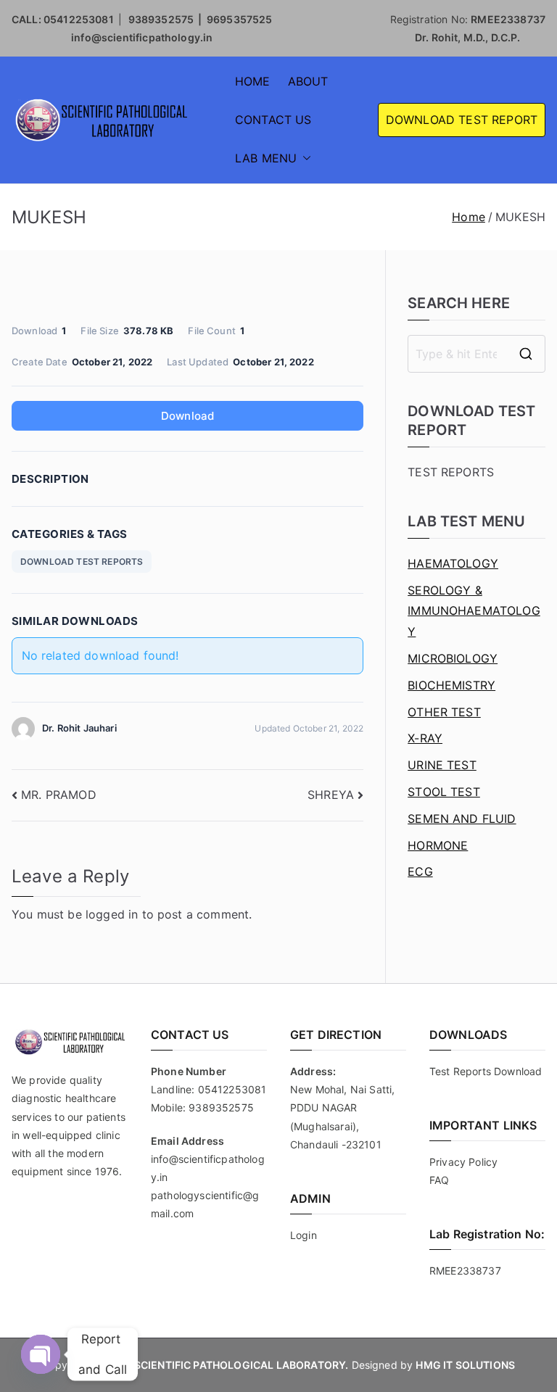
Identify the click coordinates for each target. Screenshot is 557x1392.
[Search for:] (476, 354)
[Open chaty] (40, 1354)
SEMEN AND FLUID (462, 818)
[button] (304, 158)
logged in (112, 914)
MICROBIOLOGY (453, 658)
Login (303, 1235)
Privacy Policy (463, 1162)
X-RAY (425, 738)
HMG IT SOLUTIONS (465, 1365)
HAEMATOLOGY (453, 563)
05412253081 (79, 19)
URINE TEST (442, 765)
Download (187, 416)
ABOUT (308, 81)
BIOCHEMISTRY (451, 685)
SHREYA (331, 794)
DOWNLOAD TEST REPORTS (81, 561)
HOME (253, 81)
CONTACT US (273, 119)
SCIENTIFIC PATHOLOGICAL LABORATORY (239, 1365)
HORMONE (438, 845)
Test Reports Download (485, 1071)
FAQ (439, 1180)
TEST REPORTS (451, 472)
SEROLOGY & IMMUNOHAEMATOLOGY (474, 611)
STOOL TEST (444, 791)
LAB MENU (266, 158)
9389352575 (221, 1107)
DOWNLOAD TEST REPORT (461, 119)
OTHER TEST (444, 712)
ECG (420, 871)
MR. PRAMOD (58, 794)
